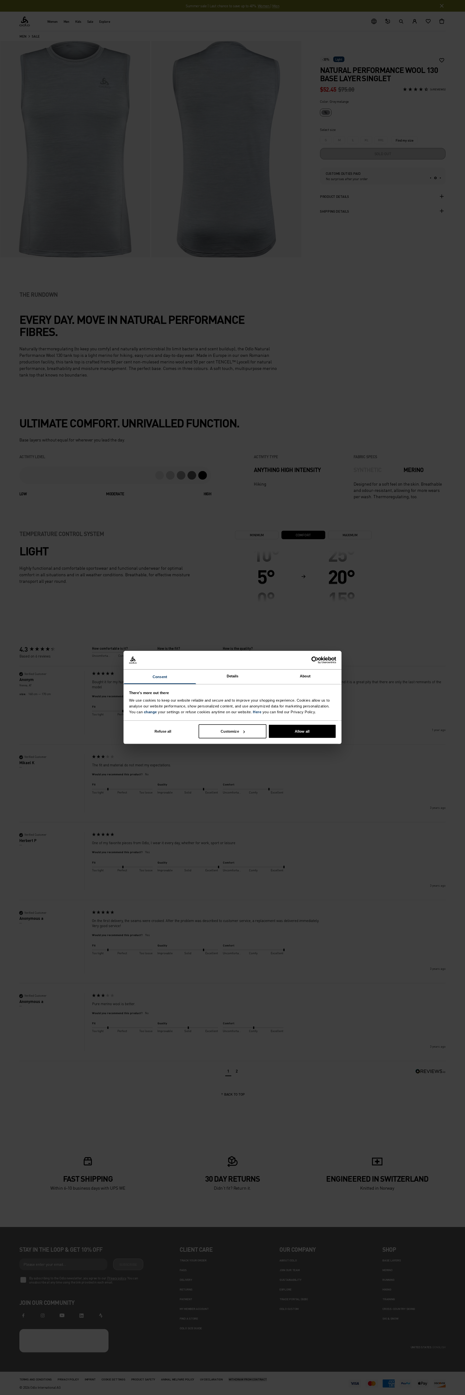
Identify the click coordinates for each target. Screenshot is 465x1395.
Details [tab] (233, 676)
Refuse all (163, 731)
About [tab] (305, 676)
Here (257, 712)
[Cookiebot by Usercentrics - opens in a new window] (315, 660)
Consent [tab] (160, 677)
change (150, 712)
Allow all (302, 731)
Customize (230, 731)
